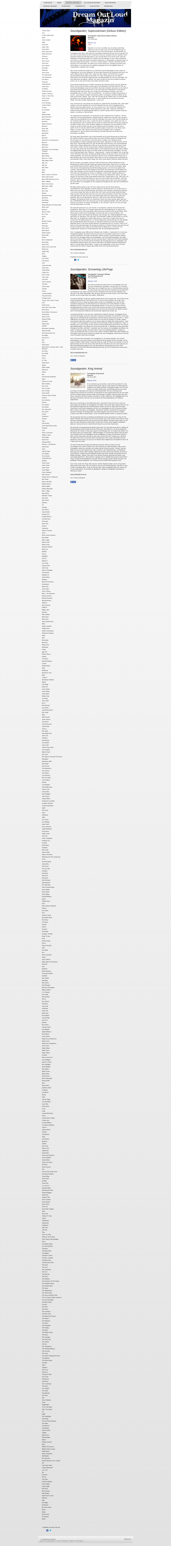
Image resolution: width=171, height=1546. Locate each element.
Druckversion (46, 1539)
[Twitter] (78, 260)
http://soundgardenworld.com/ (78, 249)
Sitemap (53, 1539)
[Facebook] (75, 260)
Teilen (74, 360)
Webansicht (127, 1539)
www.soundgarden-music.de (78, 474)
